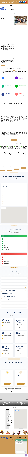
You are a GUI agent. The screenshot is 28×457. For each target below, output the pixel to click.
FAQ (10, 13)
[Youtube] (26, 2)
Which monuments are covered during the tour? (9, 302)
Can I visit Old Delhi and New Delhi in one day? (9, 296)
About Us (14, 5)
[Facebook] (20, 2)
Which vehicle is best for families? (7, 293)
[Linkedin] (24, 2)
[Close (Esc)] (7, 455)
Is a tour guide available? (6, 287)
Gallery (14, 13)
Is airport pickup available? (6, 299)
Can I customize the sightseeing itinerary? (8, 284)
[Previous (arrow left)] (1, 456)
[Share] (5, 455)
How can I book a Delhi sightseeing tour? (8, 305)
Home (11, 5)
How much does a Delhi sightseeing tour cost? (9, 277)
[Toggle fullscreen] (3, 455)
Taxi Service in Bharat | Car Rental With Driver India (20, 404)
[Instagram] (22, 2)
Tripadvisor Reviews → (21, 383)
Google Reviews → (7, 383)
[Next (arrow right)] (3, 456)
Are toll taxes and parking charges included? (8, 290)
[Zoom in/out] (1, 455)
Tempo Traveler (12, 9)
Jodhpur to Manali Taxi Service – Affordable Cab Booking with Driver (6, 403)
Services (15, 10)
